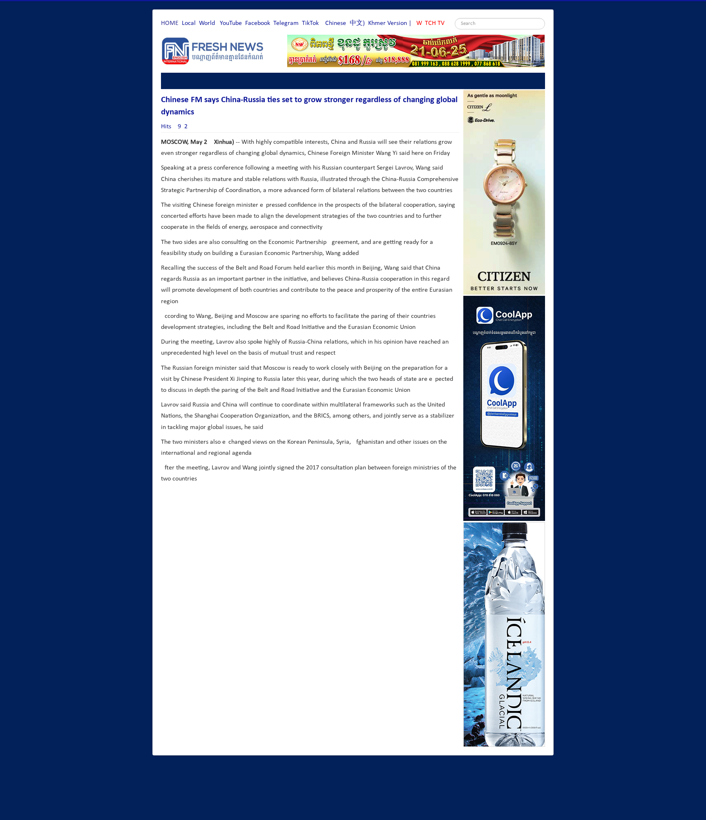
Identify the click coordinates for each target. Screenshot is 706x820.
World (207, 23)
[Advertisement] (309, 530)
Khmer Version (387, 23)
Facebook (257, 23)
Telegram (286, 23)
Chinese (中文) (345, 23)
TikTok (310, 23)
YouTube (231, 23)
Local (189, 23)
